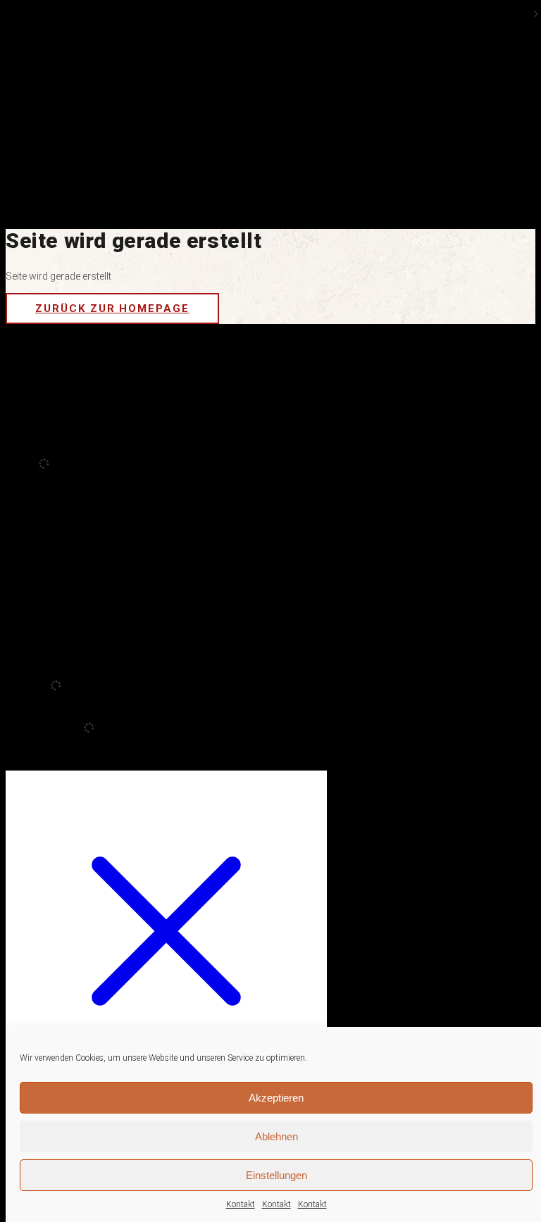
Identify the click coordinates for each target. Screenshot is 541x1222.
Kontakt (240, 1204)
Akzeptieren (276, 1098)
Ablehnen (276, 1136)
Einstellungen (276, 1175)
